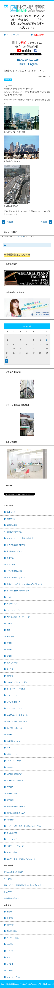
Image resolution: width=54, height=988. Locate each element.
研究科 (9, 656)
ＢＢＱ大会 (8, 879)
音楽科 (9, 650)
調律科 (9, 643)
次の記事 (44, 222)
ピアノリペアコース (14, 708)
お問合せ (10, 820)
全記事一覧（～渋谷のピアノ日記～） (21, 859)
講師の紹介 (11, 519)
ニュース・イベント (14, 977)
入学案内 (10, 787)
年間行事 (10, 676)
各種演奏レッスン (13, 741)
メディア (10, 951)
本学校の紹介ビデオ (14, 551)
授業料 (9, 735)
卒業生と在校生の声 (14, 774)
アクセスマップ (13, 793)
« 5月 (7, 361)
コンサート (11, 597)
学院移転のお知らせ (11, 898)
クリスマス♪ (8, 892)
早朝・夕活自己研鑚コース (17, 721)
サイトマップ (12, 839)
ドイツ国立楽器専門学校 (16, 545)
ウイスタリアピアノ (14, 610)
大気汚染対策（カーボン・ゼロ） (19, 617)
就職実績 (10, 767)
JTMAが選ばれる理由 (15, 780)
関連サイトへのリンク (15, 846)
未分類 (9, 912)
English (33, 64)
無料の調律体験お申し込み (17, 807)
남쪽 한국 (10, 636)
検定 (8, 957)
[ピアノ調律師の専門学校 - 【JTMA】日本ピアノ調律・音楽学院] (27, 7)
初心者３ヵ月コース (14, 728)
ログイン (20, 236)
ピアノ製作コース (13, 702)
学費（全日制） (13, 663)
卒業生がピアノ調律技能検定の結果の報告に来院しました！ (27, 885)
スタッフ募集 (12, 852)
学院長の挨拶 (12, 525)
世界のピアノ (12, 604)
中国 (8, 630)
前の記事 (10, 222)
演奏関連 (10, 944)
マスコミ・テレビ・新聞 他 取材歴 (20, 538)
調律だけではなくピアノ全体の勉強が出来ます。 (25, 584)
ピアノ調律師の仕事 (14, 571)
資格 (8, 748)
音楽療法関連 (12, 931)
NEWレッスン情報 (14, 761)
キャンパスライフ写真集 (16, 689)
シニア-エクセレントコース (17, 715)
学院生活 (8, 79)
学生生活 (10, 669)
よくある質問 (12, 833)
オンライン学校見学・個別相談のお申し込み (24, 826)
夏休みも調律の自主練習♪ (14, 872)
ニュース (10, 970)
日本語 (21, 64)
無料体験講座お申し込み (16, 813)
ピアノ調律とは (13, 564)
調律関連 (10, 918)
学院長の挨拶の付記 (14, 532)
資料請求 (10, 800)
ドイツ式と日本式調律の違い (18, 591)
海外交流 (10, 558)
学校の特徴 (11, 512)
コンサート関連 (13, 938)
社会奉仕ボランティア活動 (17, 682)
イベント (10, 964)
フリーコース (12, 695)
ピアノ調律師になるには (16, 578)
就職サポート (12, 754)
